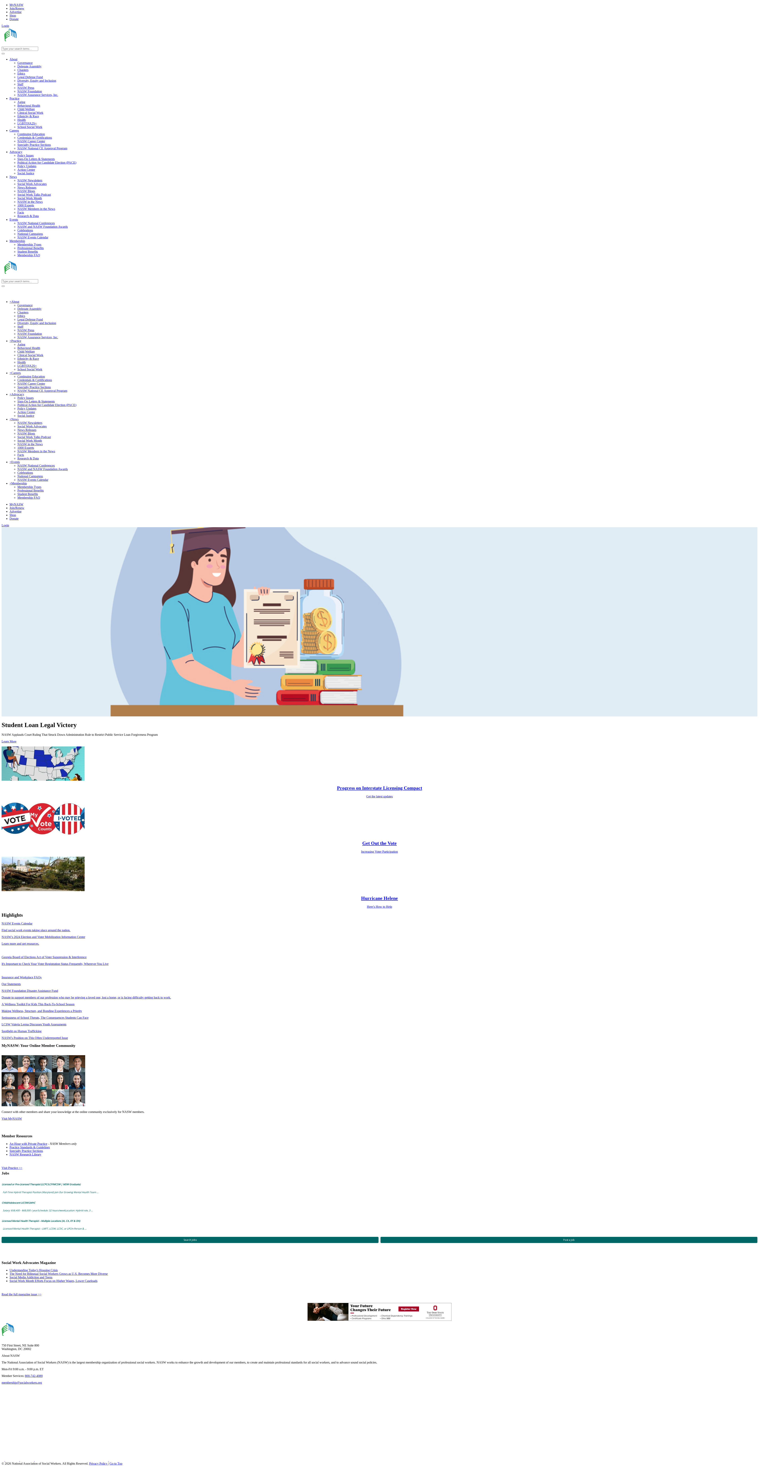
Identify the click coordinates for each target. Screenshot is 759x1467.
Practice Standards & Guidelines (29, 1147)
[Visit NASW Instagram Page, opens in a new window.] (72, 1460)
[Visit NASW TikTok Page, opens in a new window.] (116, 1460)
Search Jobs (190, 1240)
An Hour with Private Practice (28, 1143)
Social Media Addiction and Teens (30, 1277)
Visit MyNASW (12, 1118)
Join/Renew (16, 8)
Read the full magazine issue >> (22, 1294)
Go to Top (116, 1463)
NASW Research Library (25, 1154)
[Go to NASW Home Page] (31, 45)
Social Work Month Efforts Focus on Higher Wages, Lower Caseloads (53, 1281)
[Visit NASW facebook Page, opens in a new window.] (3, 1460)
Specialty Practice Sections (26, 1151)
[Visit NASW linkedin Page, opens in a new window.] (12, 1460)
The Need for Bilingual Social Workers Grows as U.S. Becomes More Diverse (58, 1273)
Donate (14, 19)
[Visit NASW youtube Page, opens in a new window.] (27, 1460)
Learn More (9, 741)
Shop (12, 15)
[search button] (3, 53)
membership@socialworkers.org (22, 1382)
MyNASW (16, 5)
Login (5, 26)
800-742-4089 (34, 1376)
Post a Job (569, 1240)
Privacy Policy (98, 1463)
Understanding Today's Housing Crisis (33, 1270)
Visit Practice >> (12, 1168)
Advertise (15, 12)
